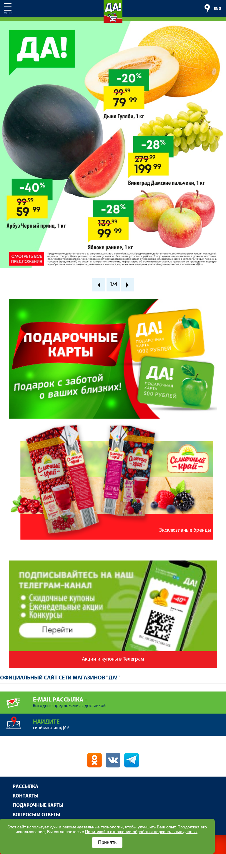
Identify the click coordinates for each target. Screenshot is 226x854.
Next (127, 284)
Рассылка (25, 787)
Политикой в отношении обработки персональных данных (141, 831)
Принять (107, 842)
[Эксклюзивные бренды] (113, 427)
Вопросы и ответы (36, 815)
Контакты (25, 796)
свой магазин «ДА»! (51, 724)
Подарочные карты (38, 805)
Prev (98, 284)
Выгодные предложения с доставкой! (70, 702)
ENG (218, 8)
